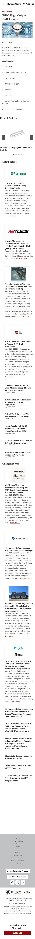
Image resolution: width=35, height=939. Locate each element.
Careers (17, 846)
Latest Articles (10, 162)
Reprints (17, 852)
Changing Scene (10, 463)
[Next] (31, 137)
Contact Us (17, 863)
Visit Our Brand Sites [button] (17, 877)
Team (17, 844)
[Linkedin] (23, 882)
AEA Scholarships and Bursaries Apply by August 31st (18, 757)
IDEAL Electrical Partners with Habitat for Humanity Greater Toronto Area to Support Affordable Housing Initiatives (18, 665)
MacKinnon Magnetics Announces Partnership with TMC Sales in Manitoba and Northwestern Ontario (16, 489)
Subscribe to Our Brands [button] (17, 871)
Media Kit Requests (17, 861)
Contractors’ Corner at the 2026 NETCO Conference (18, 766)
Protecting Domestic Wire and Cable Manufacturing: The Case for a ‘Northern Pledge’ (18, 286)
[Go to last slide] (3, 137)
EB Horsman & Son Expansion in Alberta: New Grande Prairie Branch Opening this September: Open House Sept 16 (19, 607)
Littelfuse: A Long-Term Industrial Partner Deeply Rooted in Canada (15, 185)
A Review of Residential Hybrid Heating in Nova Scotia (18, 453)
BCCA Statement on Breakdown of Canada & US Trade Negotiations (18, 344)
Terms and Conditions (17, 858)
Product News (7, 12)
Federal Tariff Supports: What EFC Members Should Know (17, 415)
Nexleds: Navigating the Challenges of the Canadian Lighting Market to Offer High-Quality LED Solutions (18, 245)
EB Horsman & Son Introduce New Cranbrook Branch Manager (19, 549)
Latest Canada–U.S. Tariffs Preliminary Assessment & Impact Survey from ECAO (16, 428)
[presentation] (17, 134)
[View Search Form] (2, 4)
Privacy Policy (17, 855)
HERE (7, 109)
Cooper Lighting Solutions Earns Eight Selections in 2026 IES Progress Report (18, 778)
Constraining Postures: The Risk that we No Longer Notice (18, 441)
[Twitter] (17, 882)
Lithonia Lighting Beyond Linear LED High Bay (16, 148)
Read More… (13, 216)
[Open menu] (33, 4)
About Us (17, 838)
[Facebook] (12, 882)
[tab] (13, 154)
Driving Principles (17, 841)
